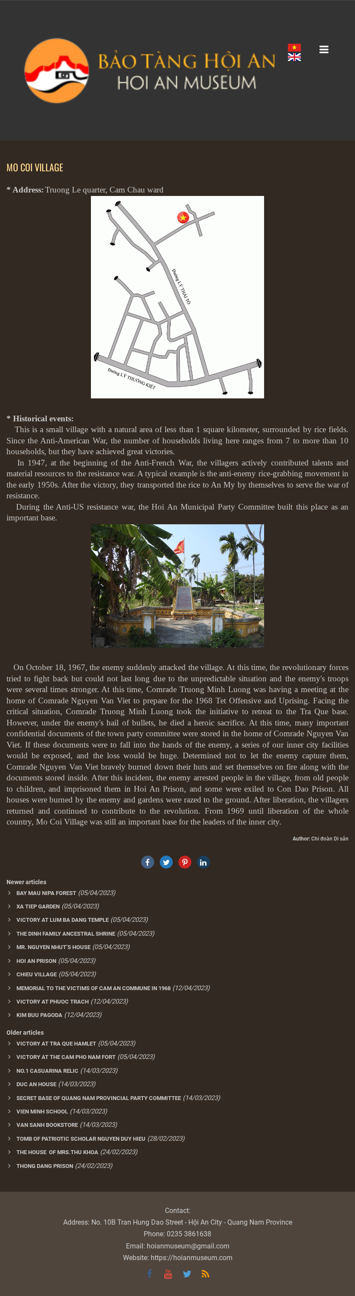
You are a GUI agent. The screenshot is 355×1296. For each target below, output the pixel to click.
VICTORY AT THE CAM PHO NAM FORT (66, 1057)
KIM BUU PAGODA (39, 1015)
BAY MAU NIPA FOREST (46, 893)
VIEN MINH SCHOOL (42, 1111)
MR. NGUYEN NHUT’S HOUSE (53, 947)
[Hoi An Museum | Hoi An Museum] (177, 70)
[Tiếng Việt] (294, 47)
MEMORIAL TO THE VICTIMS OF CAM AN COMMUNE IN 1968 (93, 988)
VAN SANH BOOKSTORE (47, 1125)
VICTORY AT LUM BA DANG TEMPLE (62, 920)
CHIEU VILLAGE (36, 974)
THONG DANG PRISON (44, 1166)
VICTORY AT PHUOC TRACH (52, 1001)
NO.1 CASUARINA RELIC (47, 1071)
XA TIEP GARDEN (38, 906)
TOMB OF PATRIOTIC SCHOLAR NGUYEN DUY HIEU (80, 1139)
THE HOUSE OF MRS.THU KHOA (57, 1152)
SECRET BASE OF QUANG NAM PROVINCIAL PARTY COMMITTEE (98, 1098)
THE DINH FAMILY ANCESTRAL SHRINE (65, 933)
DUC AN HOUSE (36, 1084)
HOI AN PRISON (36, 961)
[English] (294, 56)
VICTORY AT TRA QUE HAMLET (56, 1043)
